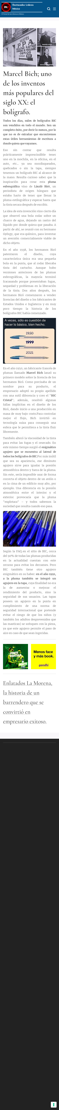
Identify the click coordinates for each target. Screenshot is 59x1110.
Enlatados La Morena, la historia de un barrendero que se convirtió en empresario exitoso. (27, 702)
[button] (48, 9)
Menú (54, 9)
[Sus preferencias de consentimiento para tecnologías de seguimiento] (54, 1105)
